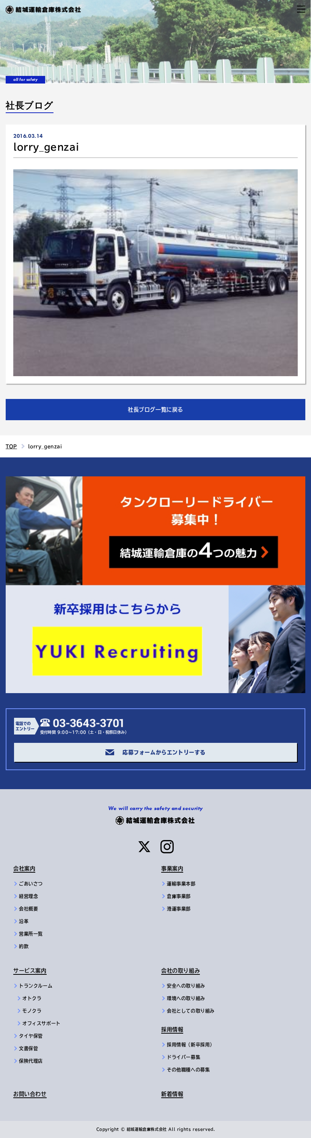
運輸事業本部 (181, 883)
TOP (11, 446)
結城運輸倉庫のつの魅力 (38, 480)
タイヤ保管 (31, 1036)
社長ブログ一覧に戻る (155, 409)
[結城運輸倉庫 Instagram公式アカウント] (167, 846)
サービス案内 (30, 970)
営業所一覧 (31, 934)
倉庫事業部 (179, 896)
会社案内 (24, 868)
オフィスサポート (41, 1023)
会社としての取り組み (191, 1011)
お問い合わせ (30, 1094)
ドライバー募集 (183, 1057)
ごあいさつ (31, 883)
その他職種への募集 (188, 1069)
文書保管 (28, 1048)
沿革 (23, 921)
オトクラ (31, 998)
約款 (23, 946)
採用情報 (172, 1029)
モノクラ (31, 1011)
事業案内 (172, 868)
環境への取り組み (186, 998)
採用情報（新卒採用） (191, 1044)
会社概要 (28, 908)
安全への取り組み (186, 986)
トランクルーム (35, 986)
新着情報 (172, 1094)
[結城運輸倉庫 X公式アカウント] (144, 846)
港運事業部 (179, 908)
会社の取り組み (180, 970)
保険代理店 (31, 1061)
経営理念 (28, 896)
